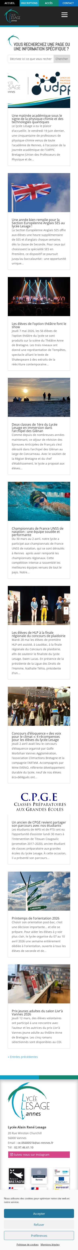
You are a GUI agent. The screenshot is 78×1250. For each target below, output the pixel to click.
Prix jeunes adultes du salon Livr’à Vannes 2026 (37, 1012)
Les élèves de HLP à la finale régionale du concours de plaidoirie (38, 634)
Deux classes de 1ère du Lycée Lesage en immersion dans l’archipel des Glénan (34, 427)
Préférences (39, 1236)
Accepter (39, 1214)
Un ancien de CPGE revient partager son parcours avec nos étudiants (39, 824)
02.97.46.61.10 (23, 1147)
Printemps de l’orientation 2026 (35, 918)
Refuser (39, 1225)
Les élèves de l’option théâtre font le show (39, 325)
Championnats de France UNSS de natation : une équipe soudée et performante (37, 531)
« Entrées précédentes (23, 1057)
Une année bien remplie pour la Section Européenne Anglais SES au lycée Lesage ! (38, 223)
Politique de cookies (28, 1244)
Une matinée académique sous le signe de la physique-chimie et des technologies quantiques (37, 118)
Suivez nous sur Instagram (31, 1154)
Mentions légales (50, 1244)
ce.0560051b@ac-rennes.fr (35, 1143)
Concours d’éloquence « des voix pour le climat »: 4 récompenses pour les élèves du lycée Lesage (36, 736)
